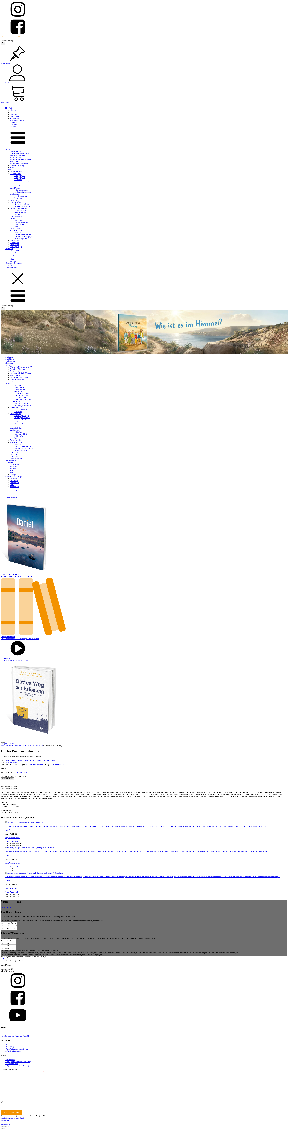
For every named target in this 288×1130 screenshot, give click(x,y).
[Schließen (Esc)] (8, 1126)
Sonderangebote (11, 267)
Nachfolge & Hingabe (22, 206)
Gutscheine (14, 479)
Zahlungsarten (15, 116)
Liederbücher (14, 243)
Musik (12, 257)
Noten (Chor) (14, 464)
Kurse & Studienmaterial (23, 235)
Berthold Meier (23, 760)
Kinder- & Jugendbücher (19, 208)
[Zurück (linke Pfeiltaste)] (2, 1128)
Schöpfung (18, 220)
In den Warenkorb (7, 778)
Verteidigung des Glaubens (24, 399)
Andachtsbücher (15, 228)
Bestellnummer (9, 1072)
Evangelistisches (16, 216)
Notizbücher (14, 487)
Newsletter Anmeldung (23, 1036)
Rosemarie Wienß (50, 760)
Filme (12, 259)
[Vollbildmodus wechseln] (4, 1126)
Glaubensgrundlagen (21, 204)
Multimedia (9, 249)
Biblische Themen (20, 186)
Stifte (12, 485)
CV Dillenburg (11, 762)
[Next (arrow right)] (4, 742)
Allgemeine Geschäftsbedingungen (17, 1066)
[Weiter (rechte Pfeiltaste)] (4, 1128)
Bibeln (7, 149)
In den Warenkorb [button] (11, 842)
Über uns (13, 110)
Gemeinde (18, 180)
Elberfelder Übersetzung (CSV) (21, 153)
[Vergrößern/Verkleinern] (2, 1126)
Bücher (8, 170)
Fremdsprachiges (16, 247)
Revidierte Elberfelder (18, 155)
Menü (10, 108)
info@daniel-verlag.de (28, 37)
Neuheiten (13, 200)
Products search (6, 41)
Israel (16, 226)
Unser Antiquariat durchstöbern (16, 1049)
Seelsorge (17, 232)
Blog (11, 112)
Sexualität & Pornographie (23, 237)
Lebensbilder (14, 241)
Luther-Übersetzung (17, 166)
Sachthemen (14, 218)
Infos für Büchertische (13, 1051)
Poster (12, 265)
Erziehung (18, 198)
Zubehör (13, 168)
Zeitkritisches (19, 224)
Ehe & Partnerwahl (21, 196)
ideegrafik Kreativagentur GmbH (12, 1118)
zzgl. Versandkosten (20, 772)
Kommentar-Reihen (21, 184)
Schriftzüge (14, 481)
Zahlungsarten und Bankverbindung (18, 1062)
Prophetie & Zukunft (21, 182)
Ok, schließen (6, 907)
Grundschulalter (20, 212)
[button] (9, 786)
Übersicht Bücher (16, 172)
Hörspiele (13, 255)
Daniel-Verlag (15, 188)
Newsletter (14, 114)
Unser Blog (9, 1047)
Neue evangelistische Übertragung (22, 159)
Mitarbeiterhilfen (16, 230)
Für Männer (9, 359)
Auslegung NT (19, 178)
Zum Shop (13, 124)
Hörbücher (14, 253)
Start (2, 746)
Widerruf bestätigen (11, 1112)
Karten (12, 489)
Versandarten (14, 118)
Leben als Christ (15, 202)
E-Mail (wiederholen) (8, 1082)
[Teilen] (6, 1126)
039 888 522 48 (8, 37)
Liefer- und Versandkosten (10, 959)
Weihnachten (10, 361)
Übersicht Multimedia (17, 251)
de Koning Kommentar (22, 192)
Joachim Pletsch (11, 760)
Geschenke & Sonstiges (13, 263)
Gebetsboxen (14, 483)
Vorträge (13, 261)
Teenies (17, 214)
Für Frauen (9, 357)
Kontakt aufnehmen (8, 1036)
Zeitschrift (13, 122)
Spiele (12, 493)
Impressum (5, 1120)
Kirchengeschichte (21, 222)
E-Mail (41, 1072)
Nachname (45, 1092)
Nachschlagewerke (21, 239)
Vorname (7, 1092)
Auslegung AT (19, 176)
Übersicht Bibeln (16, 151)
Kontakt (13, 126)
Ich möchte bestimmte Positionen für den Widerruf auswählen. (28, 1102)
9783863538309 (59, 765)
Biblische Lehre (15, 174)
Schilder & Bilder (16, 491)
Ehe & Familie (15, 194)
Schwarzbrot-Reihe (21, 190)
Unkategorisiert (10, 460)
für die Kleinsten (20, 210)
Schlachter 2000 (15, 157)
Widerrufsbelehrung (17, 120)
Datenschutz (5, 1124)
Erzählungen (14, 245)
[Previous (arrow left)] (2, 742)
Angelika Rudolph (36, 760)
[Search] (3, 43)
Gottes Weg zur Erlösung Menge (12, 776)
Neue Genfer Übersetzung (19, 163)
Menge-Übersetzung (17, 161)
